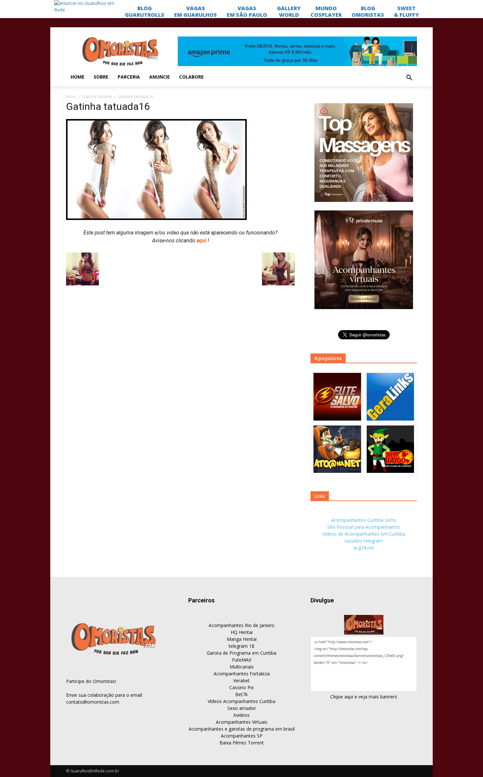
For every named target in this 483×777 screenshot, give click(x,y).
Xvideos (241, 715)
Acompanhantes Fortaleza (242, 673)
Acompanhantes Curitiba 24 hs (363, 520)
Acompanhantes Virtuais (241, 722)
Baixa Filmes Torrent (241, 743)
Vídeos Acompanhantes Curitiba (241, 701)
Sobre (101, 77)
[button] (409, 78)
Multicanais (242, 667)
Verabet (241, 680)
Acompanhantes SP (242, 736)
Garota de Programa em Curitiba (241, 653)
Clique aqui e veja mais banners (363, 696)
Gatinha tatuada (97, 96)
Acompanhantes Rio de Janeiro (241, 625)
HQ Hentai (242, 632)
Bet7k (241, 694)
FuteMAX (241, 660)
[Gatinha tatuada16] (156, 218)
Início (71, 96)
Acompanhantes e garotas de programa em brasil (242, 729)
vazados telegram (364, 541)
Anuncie (159, 77)
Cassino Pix (241, 687)
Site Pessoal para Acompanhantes (363, 527)
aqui (202, 240)
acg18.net (364, 548)
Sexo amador (241, 708)
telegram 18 (241, 646)
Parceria (129, 77)
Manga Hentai (242, 639)
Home (77, 77)
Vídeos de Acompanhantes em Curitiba (364, 534)
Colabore (191, 77)
